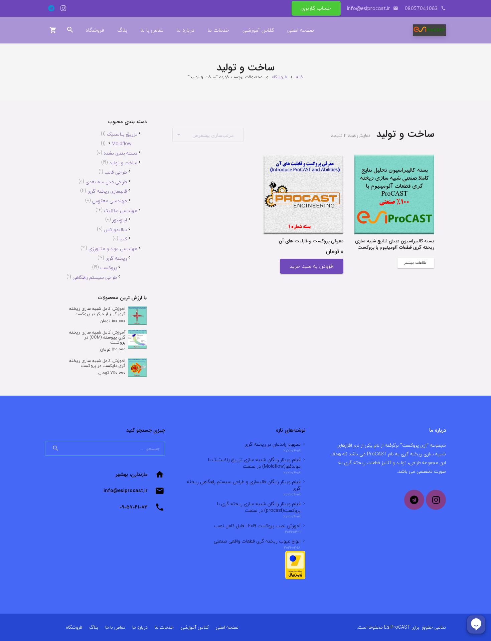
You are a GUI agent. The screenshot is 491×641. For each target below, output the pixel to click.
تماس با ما (115, 627)
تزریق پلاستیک (122, 134)
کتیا (123, 239)
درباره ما (140, 627)
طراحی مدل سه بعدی (106, 182)
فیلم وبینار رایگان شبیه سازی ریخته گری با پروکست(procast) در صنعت (259, 506)
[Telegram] (51, 8)
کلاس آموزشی (195, 627)
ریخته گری (116, 258)
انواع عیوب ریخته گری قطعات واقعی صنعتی (257, 541)
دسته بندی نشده (120, 153)
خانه (299, 76)
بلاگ (93, 627)
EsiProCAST (397, 627)
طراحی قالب (116, 172)
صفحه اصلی (227, 627)
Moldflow (122, 144)
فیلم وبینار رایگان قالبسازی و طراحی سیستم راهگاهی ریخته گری (244, 484)
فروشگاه (279, 76)
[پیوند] (429, 30)
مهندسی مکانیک (120, 210)
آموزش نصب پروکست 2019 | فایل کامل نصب (257, 525)
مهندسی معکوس (109, 201)
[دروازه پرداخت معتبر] (295, 578)
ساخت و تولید (123, 163)
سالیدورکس (115, 229)
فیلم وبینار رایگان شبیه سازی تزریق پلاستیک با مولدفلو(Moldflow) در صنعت (254, 462)
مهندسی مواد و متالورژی (113, 248)
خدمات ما (164, 627)
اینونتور (119, 220)
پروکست (108, 267)
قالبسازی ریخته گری (107, 191)
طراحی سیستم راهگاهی (94, 277)
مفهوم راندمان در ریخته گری (272, 444)
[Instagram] (63, 8)
